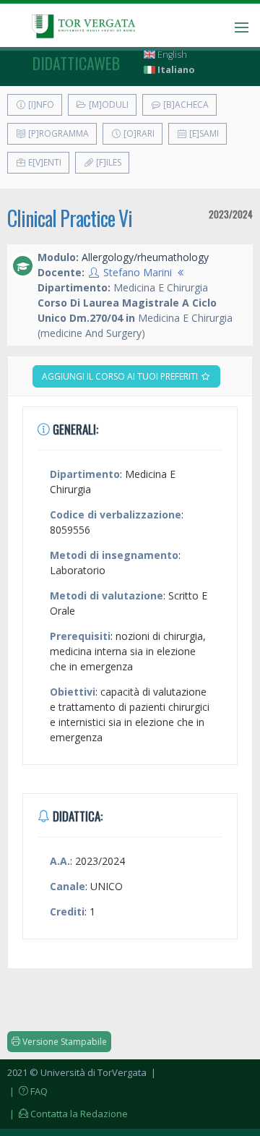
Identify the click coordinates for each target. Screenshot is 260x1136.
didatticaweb (76, 62)
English (171, 54)
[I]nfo (40, 104)
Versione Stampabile (63, 1041)
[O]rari (138, 133)
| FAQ (27, 1091)
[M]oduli (108, 104)
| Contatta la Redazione (67, 1113)
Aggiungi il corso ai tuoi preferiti (121, 376)
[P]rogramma (57, 133)
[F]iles (107, 162)
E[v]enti (43, 162)
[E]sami (203, 133)
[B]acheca (185, 104)
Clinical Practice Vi (69, 218)
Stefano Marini (137, 272)
